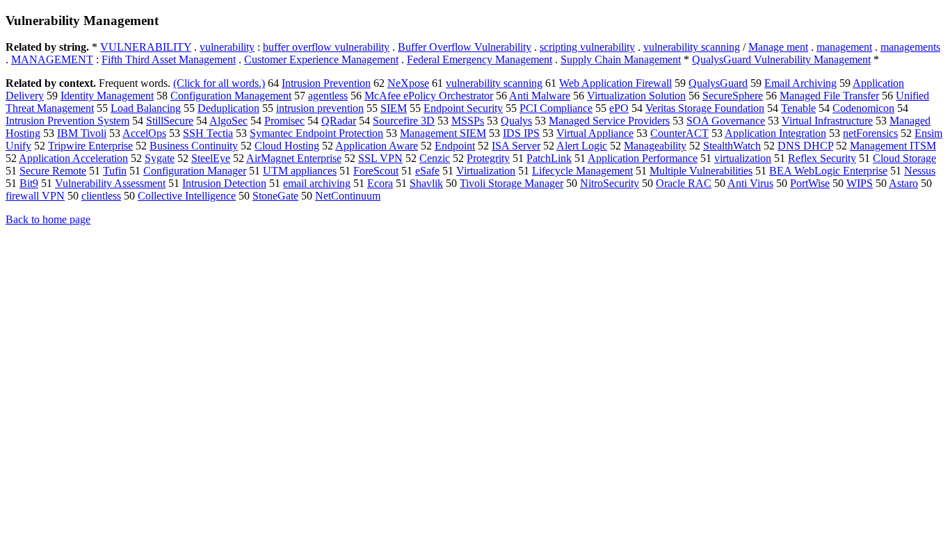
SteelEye (210, 158)
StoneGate (275, 196)
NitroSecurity (609, 183)
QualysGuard (718, 83)
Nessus (919, 171)
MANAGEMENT (52, 59)
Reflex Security (822, 158)
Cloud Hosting (287, 146)
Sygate (160, 158)
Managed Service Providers (609, 121)
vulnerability (227, 47)
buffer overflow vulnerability (326, 47)
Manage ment (778, 47)
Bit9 (28, 183)
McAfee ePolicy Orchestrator (428, 96)
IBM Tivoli (81, 133)
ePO (619, 108)
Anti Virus (750, 183)
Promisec (284, 121)
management (844, 47)
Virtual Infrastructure (827, 121)
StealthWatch (732, 146)
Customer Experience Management (321, 59)
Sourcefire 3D (404, 121)
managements (910, 47)
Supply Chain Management (621, 59)
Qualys (516, 121)
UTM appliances (300, 171)
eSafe (427, 171)
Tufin (115, 171)
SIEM (393, 108)
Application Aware (376, 146)
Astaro (903, 183)
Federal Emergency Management (479, 59)
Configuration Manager (194, 171)
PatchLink (549, 158)
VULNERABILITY (145, 47)
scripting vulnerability (587, 47)
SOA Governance (725, 121)
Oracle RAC (683, 183)
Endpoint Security (463, 108)
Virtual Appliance (595, 133)
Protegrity (488, 158)
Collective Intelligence (187, 196)
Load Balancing (146, 108)
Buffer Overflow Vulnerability (464, 47)
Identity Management (107, 96)
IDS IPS (521, 133)
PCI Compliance (556, 108)
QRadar (338, 121)
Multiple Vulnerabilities (701, 171)
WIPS (859, 183)
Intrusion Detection (224, 183)
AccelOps (144, 133)
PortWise (810, 183)
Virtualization (485, 171)
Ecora (380, 183)
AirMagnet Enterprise (293, 158)
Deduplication (228, 108)
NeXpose (408, 83)
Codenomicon (863, 108)
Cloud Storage (904, 158)
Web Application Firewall (615, 83)
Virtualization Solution (636, 96)
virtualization (742, 158)
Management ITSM (893, 146)
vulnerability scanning (691, 47)
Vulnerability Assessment (110, 183)
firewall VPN (35, 196)
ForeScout (375, 171)
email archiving (317, 183)
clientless (101, 196)
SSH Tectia (208, 133)
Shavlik (426, 183)
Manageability (655, 146)
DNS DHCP (805, 146)
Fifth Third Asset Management (169, 59)
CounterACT (679, 133)
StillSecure (169, 121)
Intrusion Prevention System (67, 121)
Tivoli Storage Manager (511, 183)
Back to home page (48, 219)
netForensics (870, 133)
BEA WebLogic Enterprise (828, 171)
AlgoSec (228, 121)
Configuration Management (230, 96)
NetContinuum (347, 196)
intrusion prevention (320, 108)
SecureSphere (732, 96)
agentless (328, 96)
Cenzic (434, 158)
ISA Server (516, 146)
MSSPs (467, 121)
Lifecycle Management (582, 171)
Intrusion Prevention (326, 83)
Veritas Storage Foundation (704, 108)
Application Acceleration (73, 158)
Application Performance (643, 158)
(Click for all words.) (219, 83)
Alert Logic (581, 146)
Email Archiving (800, 83)
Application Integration (775, 133)
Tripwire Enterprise (90, 146)
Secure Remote (52, 171)
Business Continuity (194, 146)
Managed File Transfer (829, 96)
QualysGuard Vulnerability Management (781, 59)
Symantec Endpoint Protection (316, 133)
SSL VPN (380, 158)
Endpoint (455, 146)
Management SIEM (443, 133)
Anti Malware (539, 96)
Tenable (798, 108)
